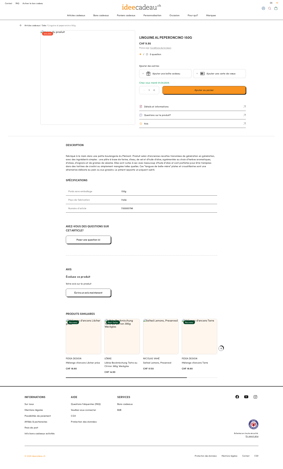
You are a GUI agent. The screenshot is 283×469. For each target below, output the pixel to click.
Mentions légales (34, 409)
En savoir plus (252, 436)
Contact (8, 3)
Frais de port (31, 427)
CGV (73, 415)
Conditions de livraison (160, 47)
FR (277, 3)
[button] (142, 90)
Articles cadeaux (76, 15)
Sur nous (29, 404)
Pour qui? (193, 15)
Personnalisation (152, 15)
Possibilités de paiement (38, 415)
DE (271, 3)
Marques (211, 15)
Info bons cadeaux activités (40, 433)
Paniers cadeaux (126, 15)
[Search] (270, 8)
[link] (87, 77)
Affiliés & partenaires (36, 421)
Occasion (174, 15)
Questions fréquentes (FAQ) (86, 404)
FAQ (17, 3)
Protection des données (83, 421)
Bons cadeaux (101, 15)
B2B (119, 409)
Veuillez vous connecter (83, 409)
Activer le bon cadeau (33, 3)
